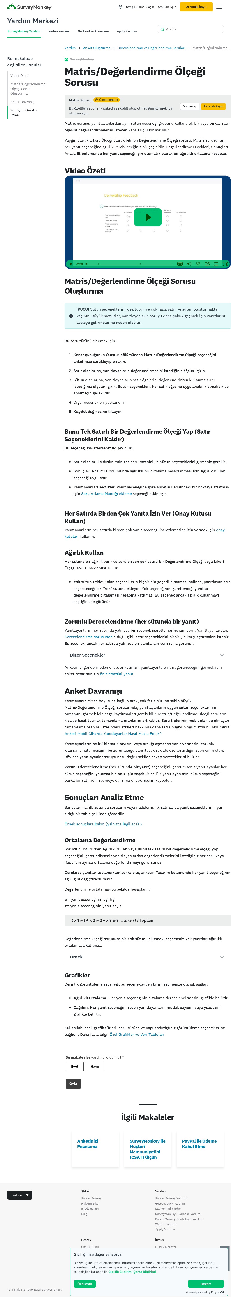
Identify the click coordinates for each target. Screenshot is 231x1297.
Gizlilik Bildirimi (120, 1272)
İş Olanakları (90, 1209)
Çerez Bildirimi (144, 1272)
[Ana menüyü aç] (219, 6)
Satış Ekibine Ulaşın (140, 7)
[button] (148, 655)
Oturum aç (189, 106)
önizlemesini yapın (116, 673)
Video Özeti (19, 75)
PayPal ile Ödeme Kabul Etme (199, 1143)
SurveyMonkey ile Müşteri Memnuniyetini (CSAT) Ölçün (148, 1149)
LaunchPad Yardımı (168, 1209)
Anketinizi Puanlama (87, 1143)
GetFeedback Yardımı (170, 1203)
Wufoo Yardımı (165, 1224)
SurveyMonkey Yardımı (171, 1198)
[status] (148, 106)
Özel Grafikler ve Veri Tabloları (137, 1034)
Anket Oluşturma (96, 48)
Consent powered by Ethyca (202, 1292)
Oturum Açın (167, 7)
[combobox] (19, 1195)
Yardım (70, 48)
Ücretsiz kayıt (196, 7)
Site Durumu (90, 1247)
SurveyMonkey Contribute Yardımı (179, 1219)
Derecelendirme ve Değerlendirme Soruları (151, 48)
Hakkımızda (89, 1203)
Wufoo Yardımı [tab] (59, 31)
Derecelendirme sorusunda (88, 636)
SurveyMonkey (91, 1198)
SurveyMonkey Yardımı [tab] (24, 31)
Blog (84, 1214)
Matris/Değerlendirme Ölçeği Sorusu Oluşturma (27, 89)
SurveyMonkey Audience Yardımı (178, 1214)
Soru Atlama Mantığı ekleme (106, 493)
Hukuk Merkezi (165, 1247)
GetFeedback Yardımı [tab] (93, 31)
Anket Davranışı (22, 101)
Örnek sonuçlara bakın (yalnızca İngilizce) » (103, 824)
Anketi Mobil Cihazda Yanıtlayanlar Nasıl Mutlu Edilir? (113, 733)
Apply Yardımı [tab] (127, 31)
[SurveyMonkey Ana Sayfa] (29, 7)
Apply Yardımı (165, 1229)
